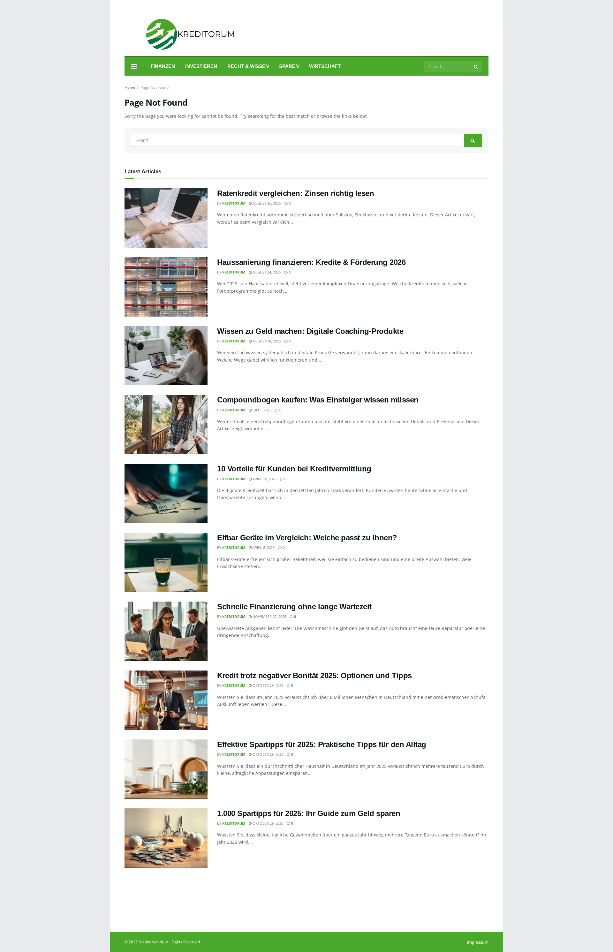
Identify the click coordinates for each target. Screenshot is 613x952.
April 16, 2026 (264, 478)
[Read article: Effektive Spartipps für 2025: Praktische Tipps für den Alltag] (166, 769)
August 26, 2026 (266, 203)
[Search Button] (476, 66)
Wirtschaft (325, 66)
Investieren (201, 66)
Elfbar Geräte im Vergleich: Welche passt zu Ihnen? (307, 537)
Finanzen (163, 66)
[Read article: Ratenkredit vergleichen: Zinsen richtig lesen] (166, 218)
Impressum (477, 942)
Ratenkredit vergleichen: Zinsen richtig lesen (295, 193)
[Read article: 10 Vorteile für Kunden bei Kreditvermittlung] (166, 493)
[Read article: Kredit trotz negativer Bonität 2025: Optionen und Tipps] (166, 700)
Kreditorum (233, 203)
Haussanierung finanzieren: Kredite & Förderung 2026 (311, 262)
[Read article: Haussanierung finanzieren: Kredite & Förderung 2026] (166, 287)
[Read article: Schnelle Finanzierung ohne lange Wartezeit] (166, 631)
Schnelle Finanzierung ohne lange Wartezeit (294, 606)
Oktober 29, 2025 (267, 685)
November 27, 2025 (269, 616)
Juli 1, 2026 (261, 410)
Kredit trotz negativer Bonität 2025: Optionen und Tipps (314, 675)
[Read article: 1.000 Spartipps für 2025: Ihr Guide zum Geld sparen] (166, 838)
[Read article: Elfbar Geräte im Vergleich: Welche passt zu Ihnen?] (166, 562)
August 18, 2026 (266, 341)
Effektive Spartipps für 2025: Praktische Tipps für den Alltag (321, 744)
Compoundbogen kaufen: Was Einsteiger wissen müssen (318, 399)
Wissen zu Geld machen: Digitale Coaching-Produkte (310, 331)
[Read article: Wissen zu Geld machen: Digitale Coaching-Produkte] (166, 356)
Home (130, 87)
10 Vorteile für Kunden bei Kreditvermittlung (294, 468)
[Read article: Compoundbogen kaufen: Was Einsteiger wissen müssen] (166, 424)
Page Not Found (154, 87)
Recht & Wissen (248, 66)
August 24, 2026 (266, 272)
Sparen (289, 66)
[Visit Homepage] (182, 33)
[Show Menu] (134, 66)
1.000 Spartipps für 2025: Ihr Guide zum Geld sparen (308, 813)
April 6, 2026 (263, 547)
